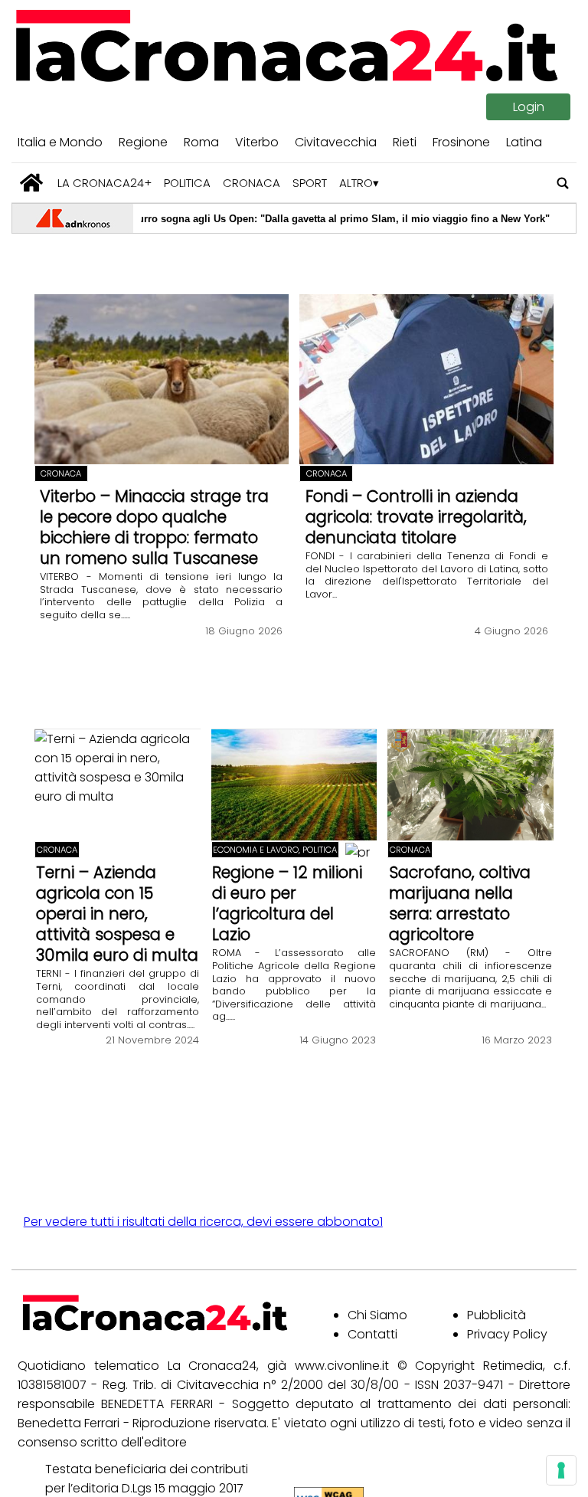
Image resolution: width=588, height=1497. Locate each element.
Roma (201, 142)
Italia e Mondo (60, 142)
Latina (524, 142)
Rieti (404, 142)
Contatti (372, 1334)
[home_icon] (31, 182)
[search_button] (563, 183)
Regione (143, 142)
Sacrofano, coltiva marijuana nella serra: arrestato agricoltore (460, 903)
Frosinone (461, 142)
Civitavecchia (336, 142)
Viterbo (257, 142)
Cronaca (251, 183)
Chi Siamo (377, 1315)
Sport (309, 183)
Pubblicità (496, 1315)
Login (528, 107)
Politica (187, 183)
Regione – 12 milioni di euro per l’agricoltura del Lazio (287, 903)
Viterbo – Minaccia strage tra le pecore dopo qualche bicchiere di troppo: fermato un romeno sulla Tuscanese (154, 527)
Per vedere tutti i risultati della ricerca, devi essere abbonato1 (203, 1221)
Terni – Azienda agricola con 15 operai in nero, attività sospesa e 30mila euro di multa (117, 913)
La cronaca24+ (104, 183)
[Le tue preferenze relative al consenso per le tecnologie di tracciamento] (561, 1470)
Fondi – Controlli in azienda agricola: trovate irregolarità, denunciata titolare (416, 517)
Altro (356, 183)
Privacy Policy (507, 1334)
